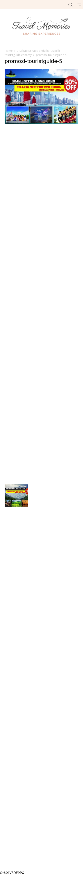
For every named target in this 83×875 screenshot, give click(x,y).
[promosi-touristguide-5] (41, 123)
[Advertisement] (41, 303)
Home (9, 51)
